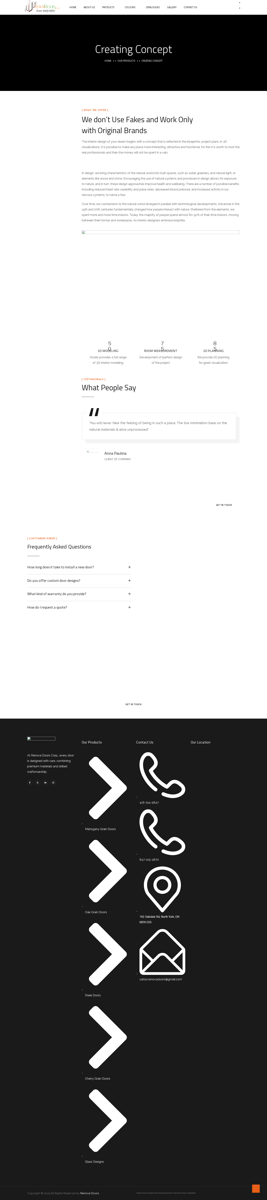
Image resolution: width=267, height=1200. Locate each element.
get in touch (224, 505)
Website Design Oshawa (174, 1193)
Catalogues (153, 7)
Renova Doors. (89, 1193)
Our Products (126, 61)
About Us (89, 7)
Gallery (172, 7)
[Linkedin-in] (45, 782)
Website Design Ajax (147, 1193)
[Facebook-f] (30, 782)
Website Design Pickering (160, 1193)
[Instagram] (53, 782)
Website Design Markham (189, 1193)
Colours (130, 7)
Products (108, 7)
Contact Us (190, 7)
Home (73, 7)
